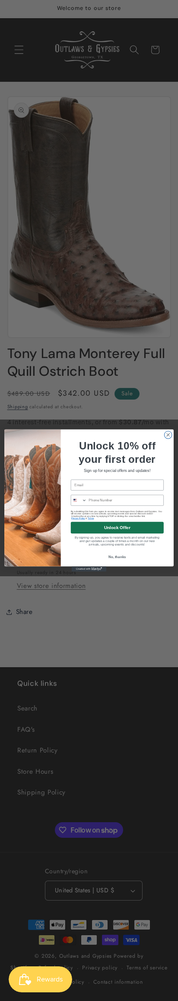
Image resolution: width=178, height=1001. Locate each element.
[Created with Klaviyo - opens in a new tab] (89, 569)
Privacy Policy (78, 518)
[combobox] (78, 500)
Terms (91, 518)
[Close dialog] (168, 435)
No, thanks (117, 557)
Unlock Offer (117, 527)
